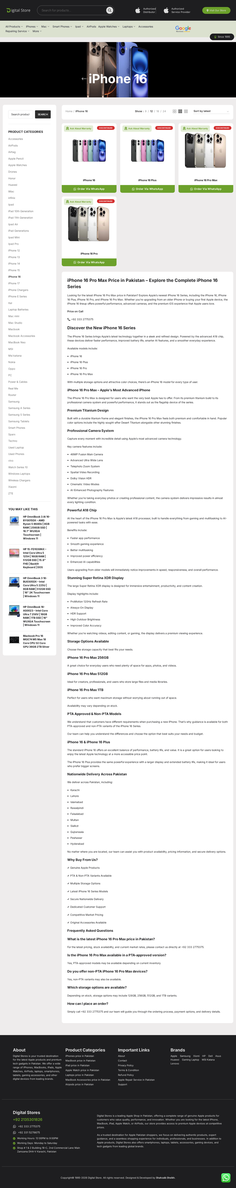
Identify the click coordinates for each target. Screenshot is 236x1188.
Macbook (14, 329)
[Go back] (84, 78)
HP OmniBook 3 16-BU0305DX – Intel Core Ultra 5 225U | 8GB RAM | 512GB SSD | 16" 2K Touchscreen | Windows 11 (37, 587)
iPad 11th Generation (20, 217)
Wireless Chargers (19, 480)
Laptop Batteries (18, 309)
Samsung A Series (19, 408)
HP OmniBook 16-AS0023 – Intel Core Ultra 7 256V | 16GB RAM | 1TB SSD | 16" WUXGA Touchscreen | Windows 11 (36, 615)
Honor (11, 178)
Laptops (128, 26)
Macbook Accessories (21, 335)
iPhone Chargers (18, 289)
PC (10, 375)
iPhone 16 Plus (147, 180)
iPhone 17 (14, 283)
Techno (12, 440)
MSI (10, 348)
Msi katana (15, 355)
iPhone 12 (14, 250)
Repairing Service (16, 31)
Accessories (145, 26)
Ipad (78, 26)
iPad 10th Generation (20, 211)
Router (12, 394)
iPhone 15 (14, 270)
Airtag (12, 151)
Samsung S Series (19, 414)
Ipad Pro (13, 243)
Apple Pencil (15, 158)
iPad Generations (18, 230)
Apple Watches (107, 26)
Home (68, 111)
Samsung (14, 401)
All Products (13, 26)
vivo (10, 460)
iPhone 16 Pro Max (84, 398)
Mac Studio (15, 322)
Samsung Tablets (18, 421)
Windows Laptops (19, 473)
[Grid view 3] (180, 111)
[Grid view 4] (186, 111)
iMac (11, 191)
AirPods (91, 26)
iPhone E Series (17, 296)
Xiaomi (12, 486)
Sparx (11, 434)
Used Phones (16, 453)
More (36, 31)
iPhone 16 (14, 276)
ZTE (10, 493)
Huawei (12, 184)
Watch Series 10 (18, 467)
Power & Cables (17, 381)
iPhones (30, 26)
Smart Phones (61, 26)
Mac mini (13, 316)
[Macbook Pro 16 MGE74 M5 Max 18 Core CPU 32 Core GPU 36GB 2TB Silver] (14, 642)
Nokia (11, 362)
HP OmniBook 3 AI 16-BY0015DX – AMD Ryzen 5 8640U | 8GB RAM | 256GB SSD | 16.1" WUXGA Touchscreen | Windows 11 (36, 527)
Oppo (11, 368)
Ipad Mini (14, 237)
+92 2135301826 (27, 1119)
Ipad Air (13, 224)
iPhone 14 (14, 263)
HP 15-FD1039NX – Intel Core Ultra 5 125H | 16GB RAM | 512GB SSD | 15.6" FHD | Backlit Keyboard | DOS (34, 558)
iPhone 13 (14, 257)
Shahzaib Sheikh (165, 1177)
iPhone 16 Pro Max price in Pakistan (115, 295)
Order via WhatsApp (91, 188)
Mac (44, 26)
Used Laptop (16, 447)
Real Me (13, 388)
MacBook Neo (16, 342)
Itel (10, 303)
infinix (11, 197)
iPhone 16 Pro (89, 253)
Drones (12, 171)
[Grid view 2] (174, 111)
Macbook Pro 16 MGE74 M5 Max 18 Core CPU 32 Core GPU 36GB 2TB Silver (36, 641)
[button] (222, 37)
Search (43, 114)
